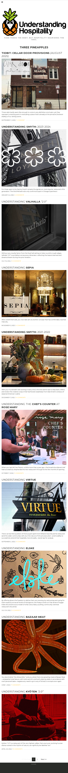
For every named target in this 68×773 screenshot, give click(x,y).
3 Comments (19, 473)
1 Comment (20, 120)
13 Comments (17, 749)
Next (43, 759)
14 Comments (21, 397)
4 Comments (19, 195)
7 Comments (15, 685)
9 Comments (16, 261)
